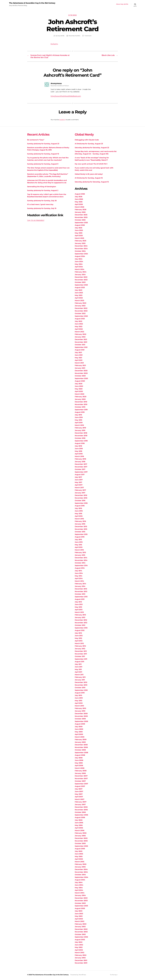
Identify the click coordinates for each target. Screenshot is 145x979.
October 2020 (80, 376)
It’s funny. (54, 44)
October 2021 (80, 345)
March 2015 (79, 550)
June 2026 (79, 199)
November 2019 (81, 404)
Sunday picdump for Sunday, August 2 (42, 190)
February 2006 (80, 833)
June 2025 (79, 230)
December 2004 (81, 869)
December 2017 (81, 464)
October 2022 (80, 313)
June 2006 (79, 823)
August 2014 (80, 568)
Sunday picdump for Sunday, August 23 (43, 144)
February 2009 (80, 739)
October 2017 (80, 469)
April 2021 (78, 360)
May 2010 (78, 701)
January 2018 (80, 462)
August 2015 (80, 537)
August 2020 (80, 381)
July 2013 (78, 602)
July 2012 (78, 633)
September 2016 (81, 503)
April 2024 (79, 267)
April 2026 (79, 204)
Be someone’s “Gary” (35, 140)
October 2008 (80, 750)
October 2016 (80, 500)
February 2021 (80, 365)
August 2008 (80, 755)
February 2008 (80, 771)
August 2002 (80, 940)
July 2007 (78, 789)
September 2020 (81, 378)
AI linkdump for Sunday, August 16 (89, 178)
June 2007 (79, 791)
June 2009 (79, 729)
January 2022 (80, 337)
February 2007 (80, 802)
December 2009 (81, 713)
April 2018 (78, 454)
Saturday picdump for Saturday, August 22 (92, 147)
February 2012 (80, 646)
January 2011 (80, 680)
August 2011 (79, 662)
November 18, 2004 (74, 35)
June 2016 (79, 511)
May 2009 (79, 732)
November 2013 (81, 591)
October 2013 (80, 594)
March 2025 (79, 238)
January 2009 (80, 742)
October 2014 (80, 563)
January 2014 (80, 586)
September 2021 (81, 347)
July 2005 (78, 851)
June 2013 (79, 604)
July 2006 (78, 820)
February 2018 (80, 459)
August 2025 (80, 225)
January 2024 (80, 274)
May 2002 (78, 947)
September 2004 (81, 877)
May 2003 (78, 916)
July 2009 (78, 726)
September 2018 (81, 441)
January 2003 (80, 926)
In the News (72, 15)
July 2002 (78, 942)
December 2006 (81, 807)
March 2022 (79, 332)
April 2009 (79, 734)
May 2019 (78, 420)
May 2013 (78, 607)
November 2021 (81, 342)
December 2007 (81, 776)
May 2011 (78, 669)
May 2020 (78, 389)
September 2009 (81, 721)
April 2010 (78, 703)
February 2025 (80, 241)
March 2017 (79, 487)
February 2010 (80, 708)
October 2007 (80, 781)
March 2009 (79, 737)
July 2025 (78, 228)
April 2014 (78, 578)
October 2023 (80, 282)
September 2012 (81, 628)
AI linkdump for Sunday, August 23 (89, 144)
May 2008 (79, 763)
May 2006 (79, 825)
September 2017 (81, 472)
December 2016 (81, 495)
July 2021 (78, 352)
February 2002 (80, 955)
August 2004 (80, 880)
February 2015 (80, 552)
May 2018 (78, 451)
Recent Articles (38, 134)
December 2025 (81, 215)
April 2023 (79, 298)
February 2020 (80, 397)
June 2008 (79, 760)
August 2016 (80, 506)
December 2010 (81, 682)
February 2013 (80, 615)
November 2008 (81, 747)
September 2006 (81, 815)
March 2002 (79, 952)
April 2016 (78, 516)
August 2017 (80, 474)
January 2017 (80, 493)
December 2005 (81, 838)
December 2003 (81, 898)
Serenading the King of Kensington (41, 187)
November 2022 (81, 311)
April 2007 (79, 797)
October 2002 (80, 934)
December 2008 (81, 745)
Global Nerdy (84, 134)
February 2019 (80, 428)
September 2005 (81, 846)
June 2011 (78, 667)
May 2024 (78, 264)
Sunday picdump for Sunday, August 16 (43, 154)
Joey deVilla (60, 35)
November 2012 (81, 623)
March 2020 (79, 394)
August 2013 (79, 599)
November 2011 (81, 654)
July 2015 (78, 539)
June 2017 (79, 480)
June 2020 (79, 386)
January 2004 (80, 895)
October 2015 (80, 532)
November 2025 (81, 217)
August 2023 (80, 287)
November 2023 (81, 280)
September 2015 (81, 534)
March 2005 (79, 862)
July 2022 (78, 321)
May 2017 (78, 482)
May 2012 (78, 638)
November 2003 (81, 901)
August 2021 (79, 350)
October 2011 (80, 656)
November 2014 (81, 560)
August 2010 (80, 693)
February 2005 (80, 864)
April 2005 (79, 859)
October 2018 (80, 438)
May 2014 (78, 576)
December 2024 (81, 246)
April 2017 (78, 485)
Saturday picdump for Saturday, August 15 (92, 182)
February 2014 (80, 584)
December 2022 (81, 308)
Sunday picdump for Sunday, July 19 (41, 208)
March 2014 (79, 581)
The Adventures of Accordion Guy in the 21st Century (32, 3)
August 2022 (80, 319)
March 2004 (79, 893)
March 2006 (79, 830)
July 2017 (78, 477)
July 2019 (78, 415)
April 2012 (78, 641)
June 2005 (79, 854)
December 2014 (81, 558)
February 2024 (80, 272)
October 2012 (80, 625)
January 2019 (80, 430)
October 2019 (80, 407)
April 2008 (79, 765)
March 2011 (79, 675)
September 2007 (81, 784)
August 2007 (80, 786)
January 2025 (80, 243)
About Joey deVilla (122, 4)
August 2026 (80, 194)
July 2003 (78, 911)
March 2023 (79, 300)
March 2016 (79, 519)
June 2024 (79, 261)
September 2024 (81, 254)
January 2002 (80, 958)
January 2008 (80, 773)
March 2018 (79, 456)
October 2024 (80, 251)
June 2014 (79, 573)
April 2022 (79, 329)
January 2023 (80, 306)
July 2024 (78, 259)
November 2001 (81, 963)
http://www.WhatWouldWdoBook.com (66, 96)
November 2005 (81, 841)
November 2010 (81, 685)
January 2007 (80, 804)
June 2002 (79, 945)
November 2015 (81, 529)
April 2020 (79, 391)
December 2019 (81, 402)
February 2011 (80, 677)
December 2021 (81, 339)
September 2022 (81, 316)
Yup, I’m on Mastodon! (35, 220)
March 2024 (79, 269)
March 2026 (79, 207)
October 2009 (80, 719)
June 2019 (79, 417)
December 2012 (81, 620)
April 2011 (78, 672)
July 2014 (78, 571)
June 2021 (79, 355)
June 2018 (79, 448)
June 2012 (79, 636)
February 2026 (80, 209)
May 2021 (78, 358)
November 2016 (81, 498)
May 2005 (79, 856)
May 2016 (78, 513)
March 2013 (79, 612)
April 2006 (79, 828)
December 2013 (81, 589)
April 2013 (78, 610)
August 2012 (79, 630)
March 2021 (79, 363)
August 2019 (80, 412)
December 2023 (81, 277)
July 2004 (78, 882)
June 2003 (79, 914)
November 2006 (81, 810)
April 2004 (79, 890)
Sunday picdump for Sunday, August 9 (42, 164)
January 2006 (80, 836)
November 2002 (81, 932)
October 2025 (80, 220)
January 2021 (80, 368)
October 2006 (80, 812)
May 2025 (78, 233)
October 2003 (80, 903)
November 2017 (81, 467)
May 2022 (78, 326)
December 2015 (81, 526)
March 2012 (79, 643)
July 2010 (78, 695)
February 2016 (80, 521)
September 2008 (81, 752)
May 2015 (78, 545)
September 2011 (81, 659)
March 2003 (79, 921)
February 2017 (80, 490)
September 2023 (81, 285)
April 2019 (78, 422)
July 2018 (78, 446)
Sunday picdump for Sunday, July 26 (42, 201)
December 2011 (81, 651)
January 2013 (80, 617)
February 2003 (80, 924)
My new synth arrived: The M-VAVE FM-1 (91, 164)
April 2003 (79, 919)
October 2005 (80, 843)
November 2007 (81, 778)
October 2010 (80, 687)
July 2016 (78, 508)
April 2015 (78, 547)
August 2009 (80, 724)
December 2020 (81, 371)
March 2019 (79, 425)
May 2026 (78, 202)
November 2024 (81, 248)
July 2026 (78, 197)
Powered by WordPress (78, 975)
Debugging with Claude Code (87, 140)
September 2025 (81, 222)
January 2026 (80, 212)
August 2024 (80, 256)
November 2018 (81, 436)
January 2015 (80, 555)
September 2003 (81, 906)
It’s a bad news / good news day (40, 204)
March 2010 (79, 706)
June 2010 (79, 698)
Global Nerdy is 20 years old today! (89, 174)
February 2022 (80, 334)
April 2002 (79, 950)
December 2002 (81, 929)
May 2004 (79, 888)
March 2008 (79, 768)
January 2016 (80, 524)
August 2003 (80, 908)
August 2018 (80, 443)
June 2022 (79, 324)
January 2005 (80, 867)
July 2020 (78, 384)
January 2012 (80, 649)
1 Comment (88, 35)
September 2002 (81, 937)
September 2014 (81, 565)
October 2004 (80, 875)
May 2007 (79, 794)
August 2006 (80, 817)
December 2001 (81, 960)
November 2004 (81, 872)
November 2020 (81, 373)
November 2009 (81, 716)
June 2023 (79, 293)
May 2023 (78, 295)
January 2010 (80, 711)
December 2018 (81, 433)
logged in (62, 119)
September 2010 (81, 690)
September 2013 (81, 597)
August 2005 (80, 849)
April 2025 (79, 235)
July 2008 (78, 758)
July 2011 (78, 664)
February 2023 (80, 303)
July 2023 (78, 290)
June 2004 (79, 885)
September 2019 (81, 410)
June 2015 (79, 542)
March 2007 (79, 799)
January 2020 (80, 399)
